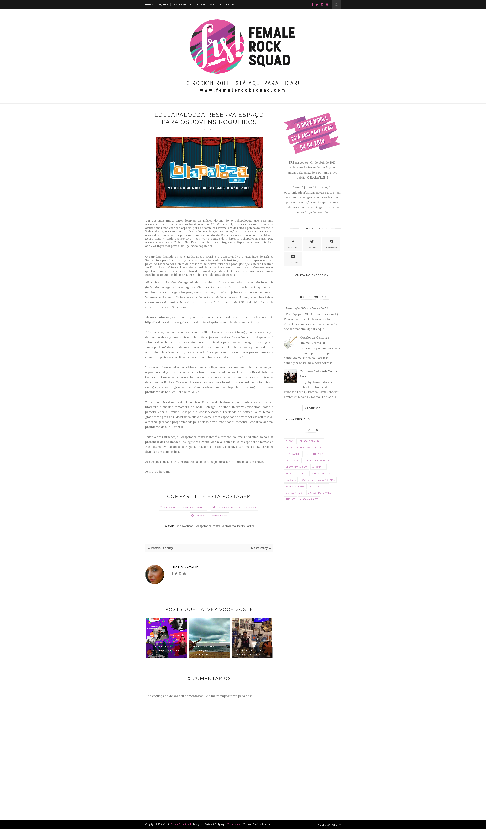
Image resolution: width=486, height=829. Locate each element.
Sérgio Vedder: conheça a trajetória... (166, 650)
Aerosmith (318, 466)
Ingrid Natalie (185, 567)
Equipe (163, 4)
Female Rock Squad (181, 824)
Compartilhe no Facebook (184, 507)
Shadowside (292, 454)
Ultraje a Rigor (294, 492)
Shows (289, 441)
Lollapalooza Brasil (207, 526)
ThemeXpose (234, 824)
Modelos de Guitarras (314, 337)
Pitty (318, 447)
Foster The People (315, 454)
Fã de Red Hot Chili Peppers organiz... (212, 652)
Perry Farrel (245, 526)
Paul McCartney (321, 473)
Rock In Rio (307, 479)
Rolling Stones (318, 486)
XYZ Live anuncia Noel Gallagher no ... (255, 650)
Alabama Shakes (309, 499)
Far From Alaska (295, 486)
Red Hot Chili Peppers (298, 447)
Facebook (293, 247)
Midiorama (228, 526)
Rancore (291, 479)
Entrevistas (183, 4)
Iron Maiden (293, 460)
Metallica (291, 473)
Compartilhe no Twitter (237, 507)
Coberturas (206, 4)
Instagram (331, 247)
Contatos (227, 4)
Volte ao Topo (328, 824)
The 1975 (290, 499)
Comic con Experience (317, 460)
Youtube (293, 262)
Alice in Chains (326, 479)
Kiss (304, 473)
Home (149, 4)
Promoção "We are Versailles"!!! (307, 308)
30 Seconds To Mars (319, 492)
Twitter (312, 247)
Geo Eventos (184, 526)
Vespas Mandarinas (296, 466)
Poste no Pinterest (211, 515)
